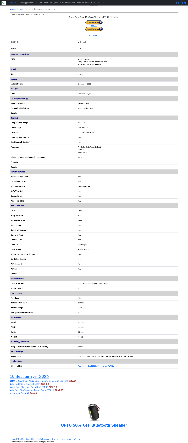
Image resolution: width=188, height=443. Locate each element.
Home (13, 439)
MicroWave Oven (83, 3)
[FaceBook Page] (178, 2)
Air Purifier (98, 3)
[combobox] (94, 14)
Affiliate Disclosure (43, 439)
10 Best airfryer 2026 (29, 376)
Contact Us (30, 439)
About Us (20, 439)
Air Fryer (53, 3)
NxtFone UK (76, 439)
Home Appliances (26, 3)
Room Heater (41, 3)
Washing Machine (67, 3)
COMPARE (94, 35)
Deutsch (13, 3)
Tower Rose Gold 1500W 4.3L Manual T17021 (96, 366)
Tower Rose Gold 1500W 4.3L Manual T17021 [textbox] (28, 14)
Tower (21, 9)
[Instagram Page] (182, 2)
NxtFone (13, 9)
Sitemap (55, 439)
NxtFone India (65, 439)
